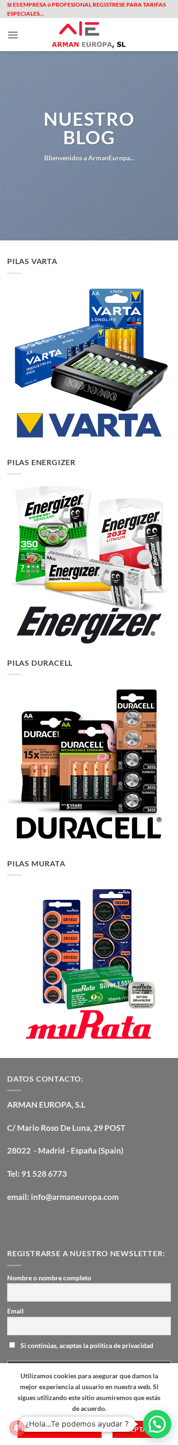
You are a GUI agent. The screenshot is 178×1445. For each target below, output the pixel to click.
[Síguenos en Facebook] (16, 1222)
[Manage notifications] (17, 1428)
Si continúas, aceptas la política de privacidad (86, 1345)
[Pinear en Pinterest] (100, 179)
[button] (13, 34)
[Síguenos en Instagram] (33, 1222)
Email (15, 1311)
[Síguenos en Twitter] (50, 1222)
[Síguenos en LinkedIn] (84, 1222)
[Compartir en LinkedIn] (112, 179)
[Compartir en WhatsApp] (53, 179)
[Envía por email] (89, 179)
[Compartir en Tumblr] (124, 179)
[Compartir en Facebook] (65, 179)
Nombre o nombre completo (49, 1278)
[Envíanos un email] (67, 1222)
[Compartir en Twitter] (77, 179)
